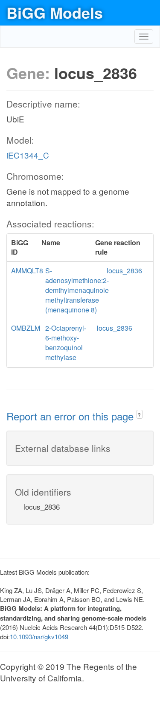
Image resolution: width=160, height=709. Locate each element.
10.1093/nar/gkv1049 (39, 636)
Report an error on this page (71, 415)
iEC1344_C (27, 155)
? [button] (139, 414)
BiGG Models (54, 12)
